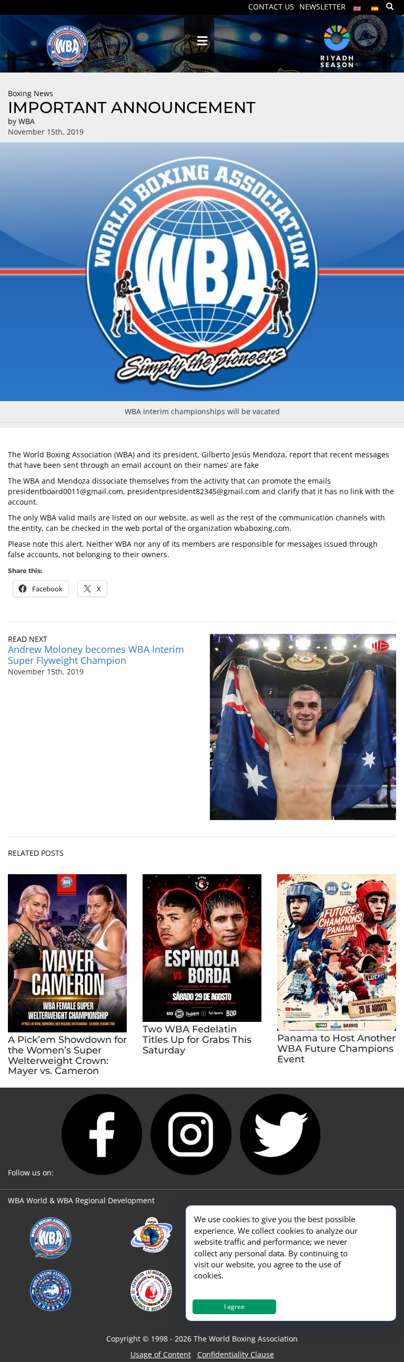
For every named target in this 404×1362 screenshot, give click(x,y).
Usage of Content (160, 1354)
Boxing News (30, 93)
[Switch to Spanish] (375, 6)
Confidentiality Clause (235, 1354)
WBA (26, 121)
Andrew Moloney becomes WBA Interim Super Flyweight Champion (96, 655)
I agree (234, 1306)
